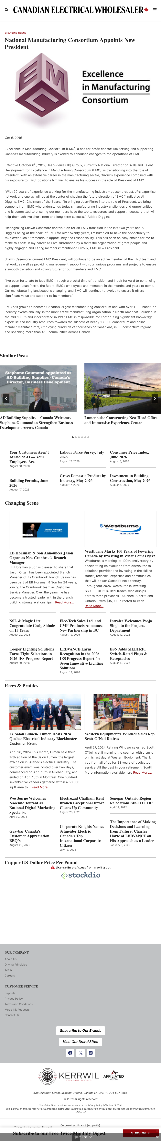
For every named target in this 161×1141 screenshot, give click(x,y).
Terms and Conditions (19, 1004)
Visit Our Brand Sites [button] (80, 1042)
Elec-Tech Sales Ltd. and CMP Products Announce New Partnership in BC (81, 626)
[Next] (155, 398)
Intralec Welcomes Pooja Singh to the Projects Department (131, 626)
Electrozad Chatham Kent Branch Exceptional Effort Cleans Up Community (82, 803)
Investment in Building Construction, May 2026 (130, 478)
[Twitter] (80, 1053)
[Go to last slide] (6, 398)
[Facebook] (70, 1053)
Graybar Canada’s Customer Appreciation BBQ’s (29, 836)
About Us (10, 959)
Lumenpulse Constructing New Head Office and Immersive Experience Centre (120, 420)
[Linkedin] (91, 1053)
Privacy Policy (14, 998)
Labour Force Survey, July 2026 (82, 454)
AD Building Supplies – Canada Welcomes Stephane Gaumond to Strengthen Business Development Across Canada (36, 422)
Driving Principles (16, 964)
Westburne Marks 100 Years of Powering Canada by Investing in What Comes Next (120, 553)
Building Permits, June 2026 (28, 483)
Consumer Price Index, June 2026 (129, 454)
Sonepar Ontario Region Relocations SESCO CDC (131, 800)
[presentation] (38, 388)
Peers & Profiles (21, 685)
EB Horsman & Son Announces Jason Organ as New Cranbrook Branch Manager (41, 558)
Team (8, 970)
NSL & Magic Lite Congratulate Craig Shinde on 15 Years (32, 626)
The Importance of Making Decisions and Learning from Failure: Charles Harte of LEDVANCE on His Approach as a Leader (133, 831)
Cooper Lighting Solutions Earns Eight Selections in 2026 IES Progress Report (31, 654)
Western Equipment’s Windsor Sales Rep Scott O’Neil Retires (120, 736)
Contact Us (12, 1015)
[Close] (157, 1131)
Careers (10, 975)
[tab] (73, 437)
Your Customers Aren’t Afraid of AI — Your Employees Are (29, 457)
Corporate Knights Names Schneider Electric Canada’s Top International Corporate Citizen (82, 836)
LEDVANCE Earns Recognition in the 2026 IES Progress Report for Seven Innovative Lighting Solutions (81, 658)
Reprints (10, 993)
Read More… (64, 602)
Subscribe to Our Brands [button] (80, 1030)
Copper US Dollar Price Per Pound (41, 862)
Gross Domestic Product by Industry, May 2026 (83, 478)
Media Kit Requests (17, 1009)
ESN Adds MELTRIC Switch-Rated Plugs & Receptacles (128, 654)
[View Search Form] (6, 9)
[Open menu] (155, 9)
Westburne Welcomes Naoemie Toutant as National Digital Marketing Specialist (32, 805)
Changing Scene (15, 33)
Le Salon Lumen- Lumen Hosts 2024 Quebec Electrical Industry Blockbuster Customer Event (43, 739)
